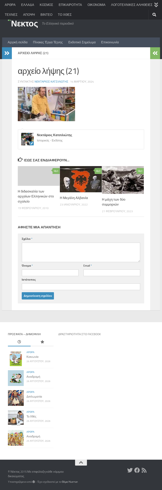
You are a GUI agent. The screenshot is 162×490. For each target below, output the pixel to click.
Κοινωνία (32, 357)
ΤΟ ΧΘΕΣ (65, 15)
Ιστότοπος (29, 279)
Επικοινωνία (110, 42)
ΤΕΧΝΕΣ (11, 15)
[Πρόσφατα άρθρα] (19, 342)
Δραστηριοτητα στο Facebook (79, 334)
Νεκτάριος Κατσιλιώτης (51, 81)
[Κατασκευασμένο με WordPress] (33, 482)
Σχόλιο (27, 239)
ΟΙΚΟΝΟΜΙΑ (96, 5)
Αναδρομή (33, 376)
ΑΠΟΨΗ (29, 15)
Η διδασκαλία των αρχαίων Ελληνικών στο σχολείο (36, 196)
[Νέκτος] (137, 470)
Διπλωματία (34, 396)
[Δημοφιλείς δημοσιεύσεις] (42, 342)
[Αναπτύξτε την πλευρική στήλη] (7, 53)
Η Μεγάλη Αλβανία (74, 198)
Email (87, 265)
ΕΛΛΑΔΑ (27, 5)
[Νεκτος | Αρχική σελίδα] (23, 24)
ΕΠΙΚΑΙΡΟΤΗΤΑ (70, 5)
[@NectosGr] (130, 470)
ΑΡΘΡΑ (10, 5)
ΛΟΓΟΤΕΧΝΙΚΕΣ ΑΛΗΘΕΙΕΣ (132, 5)
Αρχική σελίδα (17, 42)
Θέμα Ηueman (70, 481)
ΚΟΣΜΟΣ (46, 5)
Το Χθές (31, 416)
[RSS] (144, 470)
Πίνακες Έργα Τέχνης (48, 42)
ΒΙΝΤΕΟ (46, 15)
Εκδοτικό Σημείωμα (82, 42)
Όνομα (27, 265)
